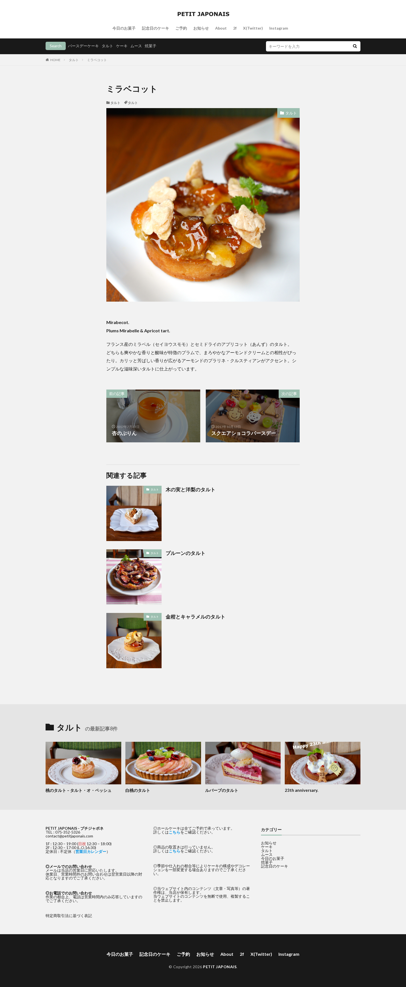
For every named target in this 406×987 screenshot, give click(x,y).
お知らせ (201, 28)
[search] (354, 46)
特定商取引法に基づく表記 (69, 915)
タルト (107, 45)
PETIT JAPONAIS (219, 966)
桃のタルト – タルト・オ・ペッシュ (79, 790)
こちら (174, 832)
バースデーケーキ (83, 45)
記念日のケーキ (155, 28)
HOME (55, 60)
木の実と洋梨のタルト (190, 489)
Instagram (278, 28)
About (221, 28)
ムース (136, 45)
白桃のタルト (137, 790)
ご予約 (181, 28)
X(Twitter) (253, 28)
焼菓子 (150, 45)
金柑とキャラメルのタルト (195, 616)
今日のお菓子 (124, 28)
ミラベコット (97, 60)
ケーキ (122, 45)
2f (235, 28)
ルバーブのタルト (221, 790)
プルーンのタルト (185, 553)
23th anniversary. (301, 790)
